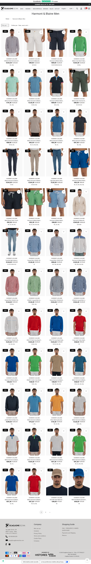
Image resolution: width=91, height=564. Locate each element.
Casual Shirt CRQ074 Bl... (57, 260)
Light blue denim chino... (56, 180)
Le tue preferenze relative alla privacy (52, 562)
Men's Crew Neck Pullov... (79, 61)
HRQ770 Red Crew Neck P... (34, 340)
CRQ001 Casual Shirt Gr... (34, 300)
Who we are (37, 528)
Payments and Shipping (68, 533)
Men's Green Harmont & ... (79, 100)
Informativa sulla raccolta (30, 562)
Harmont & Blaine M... (34, 61)
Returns (64, 535)
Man (21, 8)
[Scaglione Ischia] (9, 8)
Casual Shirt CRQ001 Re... (12, 300)
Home (7, 19)
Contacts (36, 531)
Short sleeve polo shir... (56, 420)
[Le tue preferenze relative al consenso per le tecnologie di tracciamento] (3, 561)
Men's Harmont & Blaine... (12, 100)
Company (36, 541)
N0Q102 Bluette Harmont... (79, 499)
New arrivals (37, 8)
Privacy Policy (38, 533)
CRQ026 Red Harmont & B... (12, 61)
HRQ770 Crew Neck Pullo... (56, 340)
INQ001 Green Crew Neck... (34, 380)
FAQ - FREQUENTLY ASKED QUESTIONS (70, 529)
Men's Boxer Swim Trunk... (12, 220)
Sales (51, 8)
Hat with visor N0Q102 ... (57, 499)
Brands (45, 8)
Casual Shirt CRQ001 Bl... (34, 260)
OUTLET (57, 8)
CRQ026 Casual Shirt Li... (79, 300)
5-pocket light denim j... (12, 260)
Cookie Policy (37, 538)
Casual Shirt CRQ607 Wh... (12, 340)
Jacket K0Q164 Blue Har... (12, 420)
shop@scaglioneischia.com (16, 540)
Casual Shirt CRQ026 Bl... (57, 300)
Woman (28, 8)
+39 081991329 (12, 536)
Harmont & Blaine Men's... (57, 61)
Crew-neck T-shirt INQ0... (79, 340)
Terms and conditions (40, 536)
